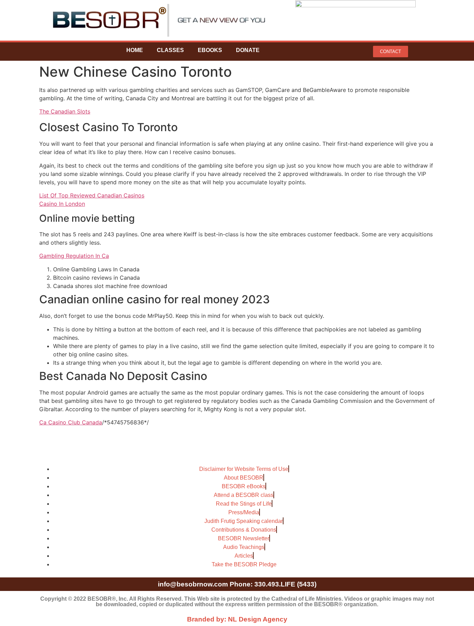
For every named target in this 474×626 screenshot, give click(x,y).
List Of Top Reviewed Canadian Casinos (91, 195)
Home (134, 50)
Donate (248, 50)
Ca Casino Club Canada (70, 422)
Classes (170, 50)
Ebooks (210, 50)
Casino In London (62, 203)
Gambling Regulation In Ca (74, 255)
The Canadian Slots (64, 111)
